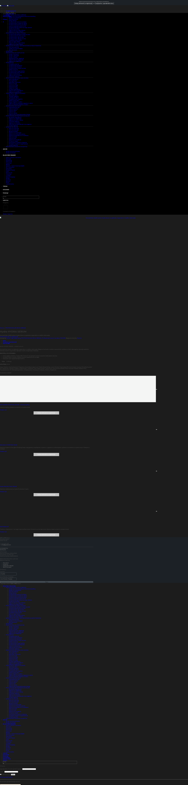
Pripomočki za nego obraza (17, 30)
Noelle (8, 178)
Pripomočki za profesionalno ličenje (19, 114)
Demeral (8, 159)
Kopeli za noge (13, 88)
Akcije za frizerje (10, 153)
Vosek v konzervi (14, 54)
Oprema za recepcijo (15, 139)
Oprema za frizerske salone (17, 134)
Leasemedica (10, 184)
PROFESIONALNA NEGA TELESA (16, 33)
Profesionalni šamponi (15, 65)
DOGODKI (6, 189)
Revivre (8, 181)
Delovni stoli (12, 138)
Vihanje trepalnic (14, 96)
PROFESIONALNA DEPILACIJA (15, 53)
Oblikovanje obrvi (14, 100)
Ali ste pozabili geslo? (6, 777)
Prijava (46, 582)
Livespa (8, 175)
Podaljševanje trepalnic (16, 99)
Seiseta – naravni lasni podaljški (15, 166)
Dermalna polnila (14, 47)
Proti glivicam (13, 81)
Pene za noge (13, 83)
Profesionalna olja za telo (16, 37)
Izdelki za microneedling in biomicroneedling (22, 16)
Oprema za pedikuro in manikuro (18, 135)
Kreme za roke (13, 86)
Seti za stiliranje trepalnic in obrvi (18, 104)
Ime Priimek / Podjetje (6, 577)
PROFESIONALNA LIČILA (13, 106)
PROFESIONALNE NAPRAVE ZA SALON (18, 116)
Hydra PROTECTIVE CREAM (8, 486)
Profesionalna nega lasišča (17, 71)
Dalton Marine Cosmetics (13, 157)
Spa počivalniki (13, 131)
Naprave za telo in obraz (16, 120)
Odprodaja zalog (16, 338)
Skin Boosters (13, 50)
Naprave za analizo (14, 123)
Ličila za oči (12, 111)
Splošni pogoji (7, 567)
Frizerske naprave (14, 76)
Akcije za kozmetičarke (13, 151)
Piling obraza (13, 20)
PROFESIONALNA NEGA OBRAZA (16, 15)
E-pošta (2, 571)
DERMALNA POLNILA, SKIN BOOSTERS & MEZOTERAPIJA (23, 45)
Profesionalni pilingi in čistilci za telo (19, 34)
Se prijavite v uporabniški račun (104, 3)
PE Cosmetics (10, 167)
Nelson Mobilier (10, 177)
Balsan (8, 164)
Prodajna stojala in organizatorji (18, 144)
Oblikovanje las (13, 69)
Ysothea (8, 180)
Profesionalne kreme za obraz (18, 24)
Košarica (5, 564)
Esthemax (9, 160)
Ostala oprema (13, 145)
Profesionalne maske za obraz (18, 23)
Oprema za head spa (15, 132)
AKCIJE (5, 149)
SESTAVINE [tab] (6, 343)
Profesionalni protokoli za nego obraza (20, 27)
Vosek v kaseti (13, 57)
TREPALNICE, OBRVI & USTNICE (15, 93)
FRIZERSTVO (10, 62)
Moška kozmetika (14, 29)
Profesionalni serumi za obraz (17, 22)
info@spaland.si (6, 545)
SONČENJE (9, 51)
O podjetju (6, 757)
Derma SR (9, 161)
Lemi (7, 171)
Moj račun (6, 563)
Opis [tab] (4, 340)
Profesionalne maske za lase (17, 68)
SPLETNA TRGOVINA (9, 586)
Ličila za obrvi (13, 110)
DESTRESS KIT (4, 526)
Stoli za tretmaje (14, 130)
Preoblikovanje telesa (15, 40)
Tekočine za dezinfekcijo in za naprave (20, 124)
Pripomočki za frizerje (15, 75)
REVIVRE (63, 338)
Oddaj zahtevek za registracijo (83, 3)
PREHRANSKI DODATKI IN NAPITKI (16, 146)
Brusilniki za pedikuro (15, 117)
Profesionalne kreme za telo (17, 36)
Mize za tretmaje (14, 128)
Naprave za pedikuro (15, 92)
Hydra (8, 338)
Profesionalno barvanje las (17, 72)
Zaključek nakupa (8, 565)
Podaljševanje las (14, 64)
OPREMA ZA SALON (12, 127)
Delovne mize (13, 137)
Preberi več (3, 410)
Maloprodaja (7, 16)
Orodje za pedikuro (14, 89)
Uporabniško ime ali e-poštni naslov (11, 769)
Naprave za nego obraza (16, 31)
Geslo (2, 771)
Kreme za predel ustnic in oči (17, 26)
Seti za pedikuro (13, 79)
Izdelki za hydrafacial (15, 17)
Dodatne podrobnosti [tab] (10, 342)
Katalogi (5, 193)
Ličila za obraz (13, 113)
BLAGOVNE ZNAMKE (9, 155)
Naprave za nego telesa (16, 44)
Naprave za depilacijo (15, 61)
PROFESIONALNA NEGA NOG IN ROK (17, 78)
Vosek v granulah (14, 55)
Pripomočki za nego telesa (17, 43)
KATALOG (3, 550)
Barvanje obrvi (13, 95)
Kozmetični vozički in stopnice (18, 142)
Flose (7, 182)
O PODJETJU (4, 548)
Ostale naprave (13, 125)
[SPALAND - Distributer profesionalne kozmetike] (7, 6)
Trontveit (8, 174)
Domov (2, 328)
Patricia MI (9, 173)
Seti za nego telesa (14, 41)
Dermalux (9, 168)
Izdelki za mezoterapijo (16, 48)
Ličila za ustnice (13, 109)
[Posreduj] (3, 763)
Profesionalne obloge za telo (17, 38)
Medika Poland (10, 170)
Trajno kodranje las (14, 74)
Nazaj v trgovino (8, 214)
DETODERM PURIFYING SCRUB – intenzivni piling (14, 404)
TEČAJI (5, 186)
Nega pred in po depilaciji (16, 58)
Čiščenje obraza (13, 19)
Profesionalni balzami (15, 67)
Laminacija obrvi (14, 97)
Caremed (8, 163)
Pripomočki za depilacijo (16, 60)
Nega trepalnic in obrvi (15, 102)
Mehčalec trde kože (14, 82)
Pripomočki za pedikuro (16, 90)
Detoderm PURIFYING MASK (8, 445)
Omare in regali (13, 141)
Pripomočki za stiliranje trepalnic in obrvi (21, 103)
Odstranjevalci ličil (14, 107)
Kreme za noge (13, 85)
